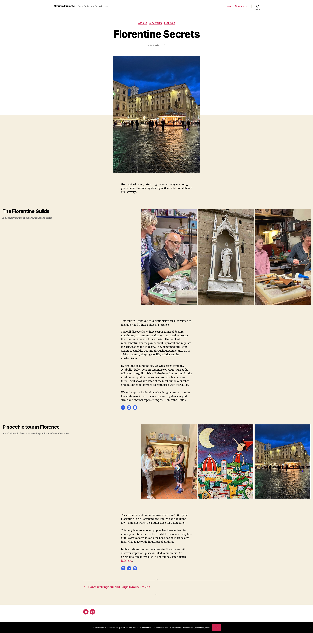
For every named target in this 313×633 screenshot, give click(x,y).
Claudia (156, 45)
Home (229, 6)
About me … (241, 6)
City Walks (155, 23)
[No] (310, 627)
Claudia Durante (64, 6)
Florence (169, 23)
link (123, 560)
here (129, 560)
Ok (216, 627)
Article (142, 23)
